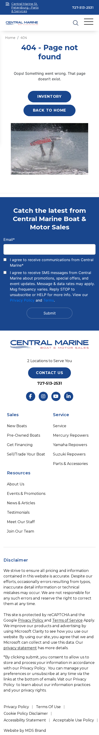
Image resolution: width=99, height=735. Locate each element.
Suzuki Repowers (69, 454)
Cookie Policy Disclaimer (26, 713)
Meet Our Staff (21, 522)
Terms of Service (67, 620)
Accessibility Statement (25, 720)
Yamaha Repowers (70, 445)
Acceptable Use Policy (73, 720)
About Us (15, 484)
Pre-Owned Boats (23, 435)
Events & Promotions (26, 493)
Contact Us (49, 373)
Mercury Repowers (70, 435)
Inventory (49, 96)
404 (23, 38)
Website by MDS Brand (25, 730)
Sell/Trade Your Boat (26, 454)
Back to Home (49, 110)
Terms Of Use (48, 707)
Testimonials (18, 512)
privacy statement (20, 648)
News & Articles (21, 503)
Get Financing (20, 445)
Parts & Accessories (70, 463)
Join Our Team (20, 531)
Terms (48, 300)
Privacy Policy (22, 300)
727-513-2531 (82, 8)
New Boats (17, 426)
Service (59, 426)
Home (10, 38)
